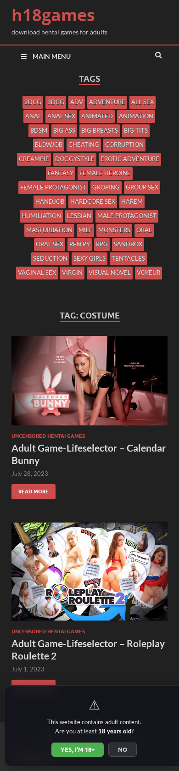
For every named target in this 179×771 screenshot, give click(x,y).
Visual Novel (110, 272)
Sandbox (128, 244)
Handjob (49, 201)
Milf (85, 230)
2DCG (32, 102)
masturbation (49, 230)
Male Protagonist (127, 215)
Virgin (72, 272)
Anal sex (61, 116)
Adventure (107, 102)
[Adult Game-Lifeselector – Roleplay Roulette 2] (89, 575)
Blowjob (48, 144)
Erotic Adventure (130, 158)
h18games (53, 15)
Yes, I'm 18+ (78, 749)
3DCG (55, 102)
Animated (97, 116)
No (122, 749)
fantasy (60, 173)
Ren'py (79, 244)
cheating (83, 144)
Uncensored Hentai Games (48, 436)
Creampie (34, 158)
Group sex (142, 187)
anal (33, 116)
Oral (144, 230)
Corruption (124, 144)
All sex (142, 102)
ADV (76, 102)
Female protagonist (53, 187)
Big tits (136, 130)
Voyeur (148, 272)
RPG (102, 244)
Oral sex (49, 244)
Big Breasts (99, 130)
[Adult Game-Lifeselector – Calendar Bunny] (89, 384)
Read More (30, 489)
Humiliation (41, 215)
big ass (64, 130)
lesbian (79, 215)
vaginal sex (37, 272)
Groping (106, 187)
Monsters (114, 230)
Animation (136, 116)
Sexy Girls (89, 258)
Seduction (50, 258)
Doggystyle (75, 158)
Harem (132, 201)
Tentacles (128, 258)
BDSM (38, 130)
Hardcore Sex (92, 201)
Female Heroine (105, 173)
